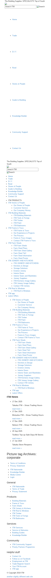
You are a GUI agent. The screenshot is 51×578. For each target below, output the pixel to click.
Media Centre (15, 475)
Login (12, 477)
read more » (17, 409)
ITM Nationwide (16, 470)
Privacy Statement (17, 466)
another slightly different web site (20, 577)
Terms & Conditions (18, 463)
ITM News (12, 397)
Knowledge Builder (17, 472)
